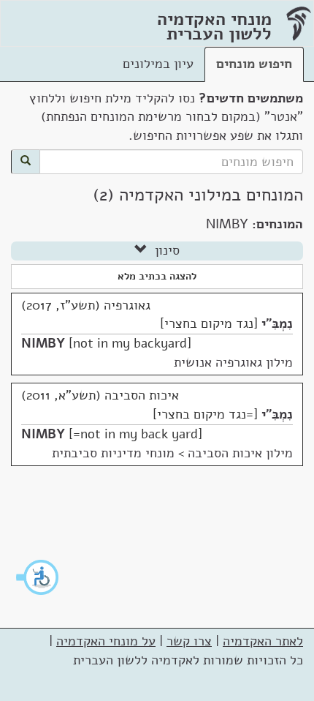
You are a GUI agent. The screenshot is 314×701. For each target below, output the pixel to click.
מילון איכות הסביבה (240, 453)
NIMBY (43, 343)
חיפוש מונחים (254, 63)
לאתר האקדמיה (263, 641)
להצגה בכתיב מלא (157, 276)
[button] (38, 577)
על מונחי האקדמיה (106, 641)
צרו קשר (189, 641)
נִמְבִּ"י (277, 323)
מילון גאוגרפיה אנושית (233, 362)
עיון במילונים (158, 63)
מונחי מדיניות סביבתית (113, 453)
